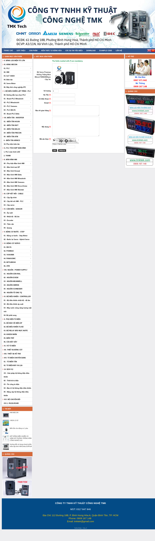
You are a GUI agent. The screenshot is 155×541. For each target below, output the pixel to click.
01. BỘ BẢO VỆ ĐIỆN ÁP (13, 323)
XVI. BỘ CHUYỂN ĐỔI (12, 399)
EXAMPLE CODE (105, 50)
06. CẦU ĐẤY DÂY (10, 342)
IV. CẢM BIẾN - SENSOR (13, 209)
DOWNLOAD (91, 50)
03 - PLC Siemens (10, 106)
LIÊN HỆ (119, 50)
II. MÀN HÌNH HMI (10, 159)
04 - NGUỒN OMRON (11, 285)
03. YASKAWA (9, 255)
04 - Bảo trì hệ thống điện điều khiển (17, 388)
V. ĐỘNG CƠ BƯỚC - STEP (14, 232)
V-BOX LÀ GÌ (14, 420)
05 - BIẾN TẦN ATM (11, 137)
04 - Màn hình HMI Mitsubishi (15, 178)
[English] (149, 51)
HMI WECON (14, 412)
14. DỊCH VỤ (8, 369)
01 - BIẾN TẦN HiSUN (12, 121)
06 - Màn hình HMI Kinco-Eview (15, 186)
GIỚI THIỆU (21, 50)
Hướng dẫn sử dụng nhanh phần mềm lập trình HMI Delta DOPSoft (21, 445)
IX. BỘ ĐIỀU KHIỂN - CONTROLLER (17, 296)
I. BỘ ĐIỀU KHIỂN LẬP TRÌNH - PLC (17, 91)
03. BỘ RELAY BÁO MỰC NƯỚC (16, 330)
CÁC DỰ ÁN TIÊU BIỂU (74, 50)
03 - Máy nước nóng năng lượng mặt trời (17, 309)
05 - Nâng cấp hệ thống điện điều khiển (16, 393)
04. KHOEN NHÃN (10, 334)
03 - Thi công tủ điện (11, 384)
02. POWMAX (9, 251)
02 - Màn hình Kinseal (12, 171)
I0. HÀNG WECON (10, 64)
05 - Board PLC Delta (11, 114)
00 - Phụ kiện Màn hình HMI (14, 163)
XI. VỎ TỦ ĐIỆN (10, 346)
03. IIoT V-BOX (9, 76)
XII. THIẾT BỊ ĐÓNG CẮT (13, 350)
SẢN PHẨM (33, 50)
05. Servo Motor (10, 83)
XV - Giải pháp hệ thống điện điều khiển (16, 375)
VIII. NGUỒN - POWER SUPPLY (15, 270)
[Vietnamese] (153, 51)
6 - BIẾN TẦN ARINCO (12, 140)
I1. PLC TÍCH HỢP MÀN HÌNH (15, 148)
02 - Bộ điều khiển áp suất (13, 304)
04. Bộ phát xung (10, 315)
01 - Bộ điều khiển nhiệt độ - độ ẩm (17, 300)
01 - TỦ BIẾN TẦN (10, 362)
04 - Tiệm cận (9, 224)
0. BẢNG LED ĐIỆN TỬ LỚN (14, 60)
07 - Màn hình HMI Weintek (14, 190)
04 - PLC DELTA (10, 110)
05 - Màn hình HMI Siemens (14, 182)
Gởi (54, 150)
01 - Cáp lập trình (10, 197)
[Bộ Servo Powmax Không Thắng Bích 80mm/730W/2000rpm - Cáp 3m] (64, 88)
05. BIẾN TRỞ (9, 338)
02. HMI (6, 72)
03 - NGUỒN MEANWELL (13, 281)
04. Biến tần (8, 80)
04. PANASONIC (10, 258)
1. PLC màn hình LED (12, 152)
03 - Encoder (8, 220)
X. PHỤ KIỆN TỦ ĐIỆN (12, 319)
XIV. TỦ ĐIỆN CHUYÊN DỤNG (15, 358)
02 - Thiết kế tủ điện (11, 381)
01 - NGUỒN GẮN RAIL (12, 274)
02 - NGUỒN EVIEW (11, 277)
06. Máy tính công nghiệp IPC (15, 87)
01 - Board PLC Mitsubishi (13, 99)
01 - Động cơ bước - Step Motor (15, 236)
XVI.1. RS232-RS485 (11, 403)
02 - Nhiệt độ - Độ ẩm (11, 217)
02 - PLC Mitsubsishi (11, 102)
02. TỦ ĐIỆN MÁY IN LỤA (13, 365)
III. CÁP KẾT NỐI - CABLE (13, 194)
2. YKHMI (7, 156)
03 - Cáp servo (9, 205)
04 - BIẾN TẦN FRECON (12, 133)
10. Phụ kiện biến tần (12, 144)
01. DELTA (7, 247)
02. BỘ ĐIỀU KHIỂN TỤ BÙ (13, 327)
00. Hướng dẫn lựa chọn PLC (15, 95)
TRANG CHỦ (8, 50)
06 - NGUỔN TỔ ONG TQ (13, 293)
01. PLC (7, 68)
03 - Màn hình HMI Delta (13, 175)
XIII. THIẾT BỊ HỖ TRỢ (12, 354)
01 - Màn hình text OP (12, 167)
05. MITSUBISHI (10, 262)
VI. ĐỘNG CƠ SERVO (12, 243)
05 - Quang (8, 228)
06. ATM (7, 266)
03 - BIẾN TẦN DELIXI (12, 129)
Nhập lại (62, 150)
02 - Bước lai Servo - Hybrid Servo (16, 239)
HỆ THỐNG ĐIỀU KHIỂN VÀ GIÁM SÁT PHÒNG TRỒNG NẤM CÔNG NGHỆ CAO (20, 438)
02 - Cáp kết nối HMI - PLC (13, 201)
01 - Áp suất (8, 213)
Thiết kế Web (78, 528)
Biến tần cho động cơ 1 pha (19, 428)
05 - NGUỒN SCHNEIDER (13, 289)
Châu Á (85, 528)
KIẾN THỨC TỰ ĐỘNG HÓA (51, 50)
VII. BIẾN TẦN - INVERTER (14, 118)
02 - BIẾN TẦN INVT (11, 125)
